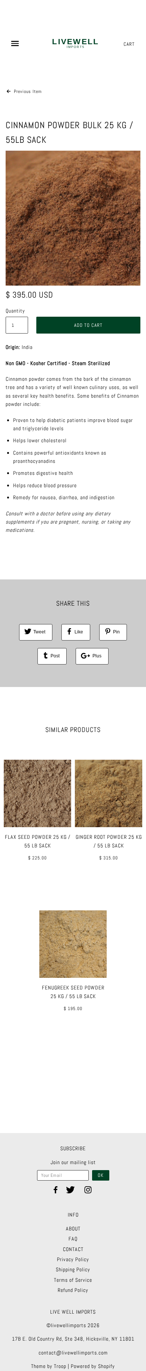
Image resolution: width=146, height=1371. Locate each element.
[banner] (76, 44)
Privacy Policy (73, 1259)
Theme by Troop (48, 1366)
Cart (129, 44)
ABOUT (73, 1228)
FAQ (73, 1238)
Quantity (15, 310)
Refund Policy (73, 1290)
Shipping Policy (73, 1269)
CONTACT (73, 1249)
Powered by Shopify (93, 1366)
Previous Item (27, 91)
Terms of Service (73, 1280)
